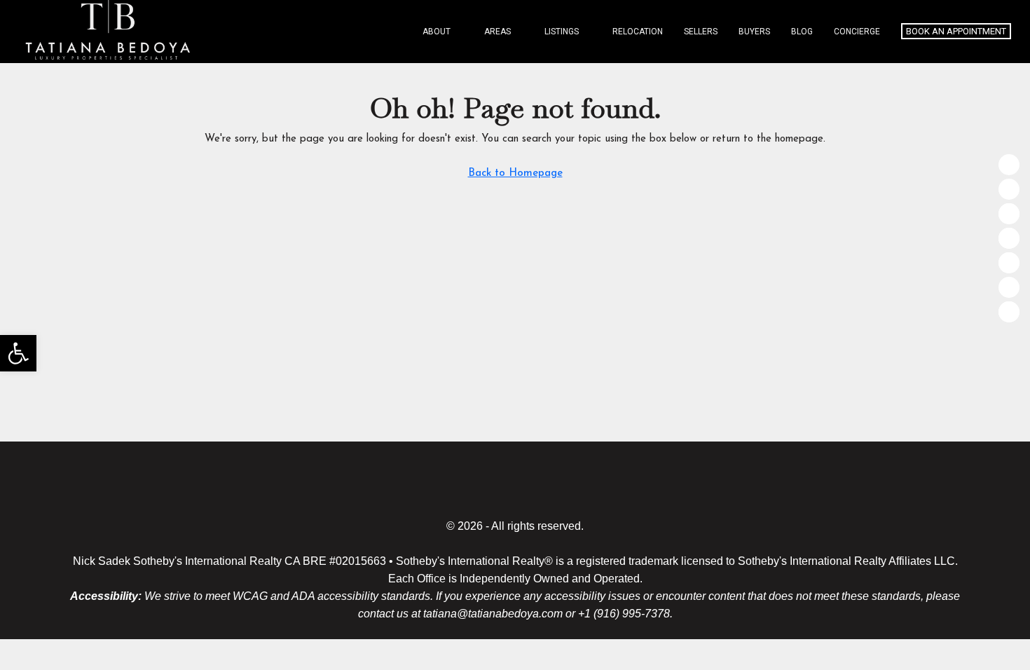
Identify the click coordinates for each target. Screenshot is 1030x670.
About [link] (437, 31)
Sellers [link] (700, 31)
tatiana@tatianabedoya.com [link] (493, 614)
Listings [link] (561, 31)
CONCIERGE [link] (857, 31)
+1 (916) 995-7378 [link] (624, 614)
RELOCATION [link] (637, 31)
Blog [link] (802, 31)
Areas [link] (497, 31)
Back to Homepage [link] (515, 173)
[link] (18, 353)
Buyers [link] (754, 31)
